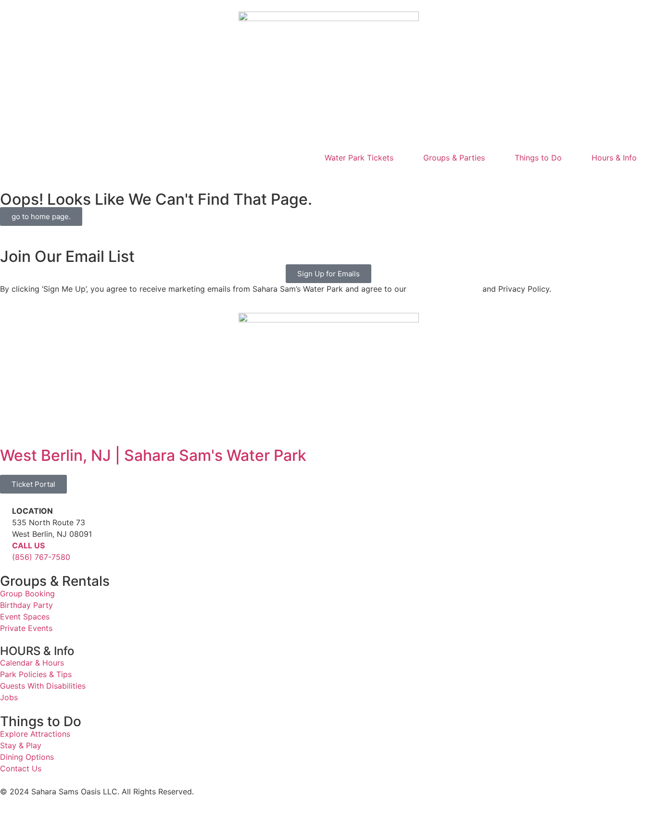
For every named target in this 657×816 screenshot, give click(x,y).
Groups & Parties (454, 157)
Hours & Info (614, 157)
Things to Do (538, 157)
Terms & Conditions (444, 289)
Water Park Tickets (359, 157)
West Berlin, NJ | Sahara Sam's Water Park (153, 455)
